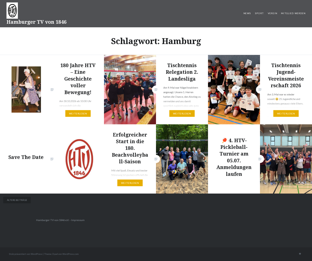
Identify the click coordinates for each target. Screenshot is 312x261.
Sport (259, 13)
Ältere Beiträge (17, 200)
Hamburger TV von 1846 (36, 22)
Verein (272, 13)
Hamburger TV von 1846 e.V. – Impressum (60, 220)
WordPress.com (70, 254)
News (247, 13)
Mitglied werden (293, 13)
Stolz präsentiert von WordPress (25, 254)
